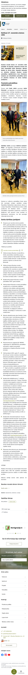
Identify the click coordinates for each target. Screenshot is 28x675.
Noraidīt (7, 16)
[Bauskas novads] (9, 25)
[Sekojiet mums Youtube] (9, 655)
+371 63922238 (7, 631)
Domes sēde (12, 501)
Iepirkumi (4, 581)
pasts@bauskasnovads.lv (9, 633)
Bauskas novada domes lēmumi (12, 484)
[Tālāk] (25, 527)
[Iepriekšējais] (3, 527)
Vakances (4, 577)
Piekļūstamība (5, 609)
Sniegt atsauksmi (14, 543)
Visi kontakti (9, 645)
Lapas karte (5, 617)
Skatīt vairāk (4, 488)
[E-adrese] (4, 640)
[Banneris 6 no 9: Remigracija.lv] (14, 528)
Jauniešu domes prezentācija (10, 250)
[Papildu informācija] (22, 250)
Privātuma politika (6, 604)
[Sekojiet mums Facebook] (2, 655)
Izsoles (3, 594)
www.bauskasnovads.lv (9, 400)
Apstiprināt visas (20, 16)
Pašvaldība (4, 590)
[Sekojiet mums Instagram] (6, 655)
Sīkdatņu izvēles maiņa (8, 621)
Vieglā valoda (5, 613)
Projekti (4, 585)
